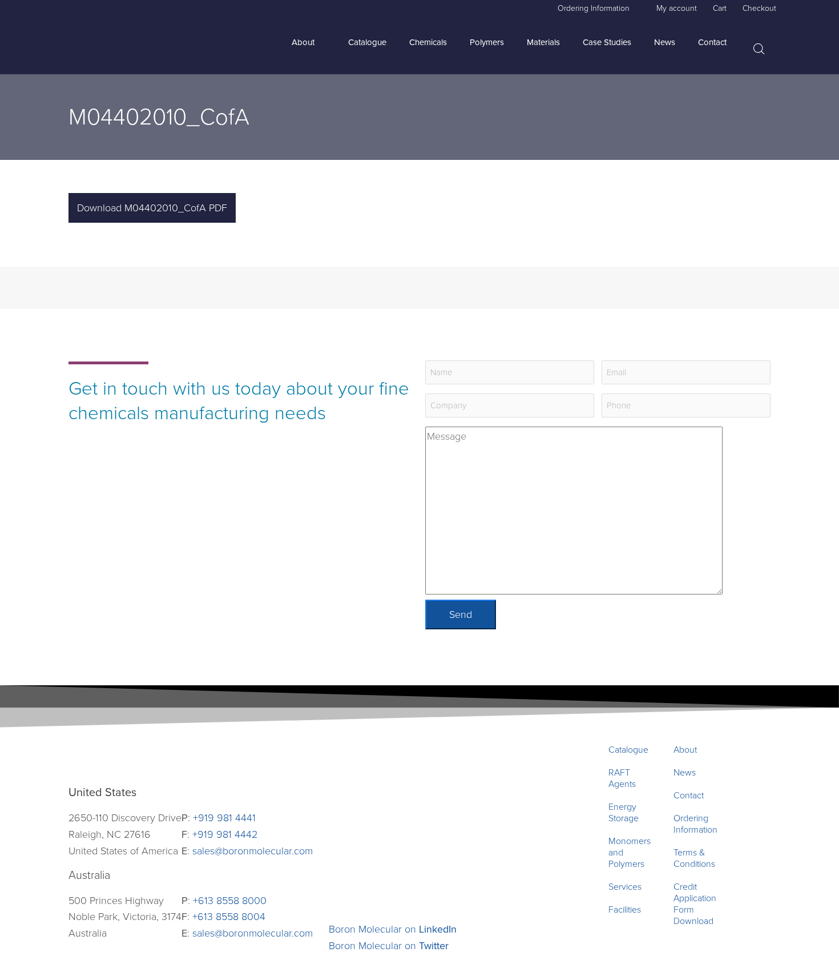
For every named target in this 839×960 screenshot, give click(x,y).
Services (625, 887)
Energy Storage (623, 812)
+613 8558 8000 (230, 900)
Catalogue (628, 750)
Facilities (624, 909)
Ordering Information (695, 824)
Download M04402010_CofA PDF (152, 208)
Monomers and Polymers (629, 853)
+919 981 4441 (224, 818)
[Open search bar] (759, 50)
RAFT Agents (622, 778)
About (685, 750)
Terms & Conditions (694, 858)
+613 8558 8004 (228, 916)
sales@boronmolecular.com (252, 851)
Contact (688, 795)
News (684, 772)
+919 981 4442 (224, 834)
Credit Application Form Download (694, 904)
